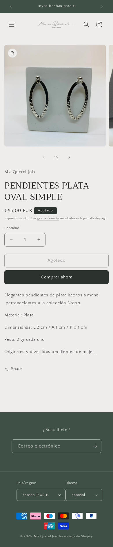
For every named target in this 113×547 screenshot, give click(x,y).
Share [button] (16, 369)
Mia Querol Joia (46, 536)
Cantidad (11, 228)
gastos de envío (48, 218)
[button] (11, 24)
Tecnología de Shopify (76, 536)
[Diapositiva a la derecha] (69, 157)
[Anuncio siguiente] (102, 6)
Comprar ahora (56, 277)
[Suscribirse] (94, 446)
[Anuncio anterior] (10, 6)
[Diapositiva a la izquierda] (43, 157)
